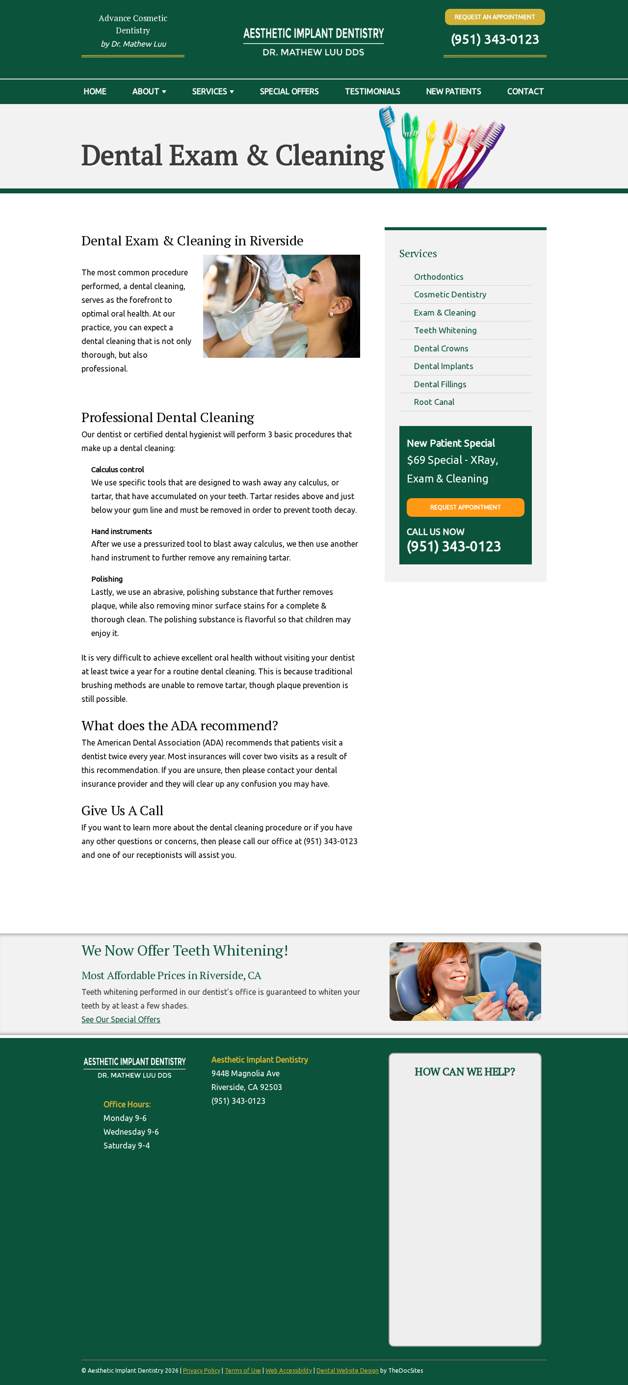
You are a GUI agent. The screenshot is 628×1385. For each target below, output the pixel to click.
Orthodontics (439, 276)
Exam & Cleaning (445, 312)
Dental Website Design (347, 1370)
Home (95, 91)
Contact (525, 91)
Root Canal (434, 401)
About (145, 91)
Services (209, 91)
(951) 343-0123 (495, 39)
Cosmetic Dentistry (450, 294)
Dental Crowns (441, 348)
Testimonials (372, 91)
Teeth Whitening (445, 330)
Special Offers (289, 91)
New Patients (453, 91)
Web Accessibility (288, 1370)
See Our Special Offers (120, 1019)
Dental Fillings (440, 384)
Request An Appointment (495, 17)
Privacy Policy (201, 1370)
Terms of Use (243, 1370)
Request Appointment (465, 507)
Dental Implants (443, 366)
